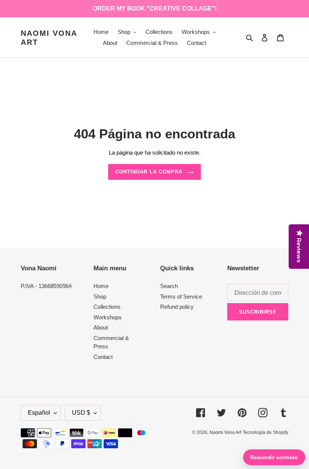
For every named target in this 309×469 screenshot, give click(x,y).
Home (101, 286)
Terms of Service (181, 296)
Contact (103, 357)
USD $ (81, 412)
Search (169, 286)
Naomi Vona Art (49, 37)
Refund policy (177, 306)
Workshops (107, 317)
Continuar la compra (148, 172)
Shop (99, 296)
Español (39, 412)
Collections (107, 306)
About (100, 327)
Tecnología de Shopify (265, 432)
